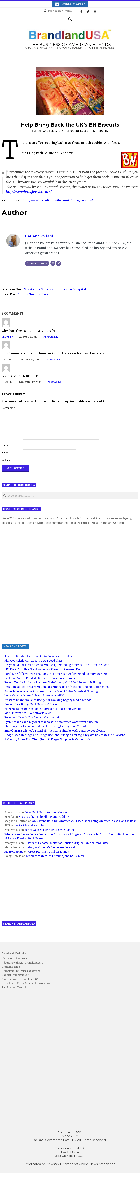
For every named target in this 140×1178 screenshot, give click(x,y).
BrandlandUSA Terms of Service (21, 970)
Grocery (102, 131)
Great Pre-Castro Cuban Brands (48, 851)
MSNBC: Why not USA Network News (27, 713)
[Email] (52, 263)
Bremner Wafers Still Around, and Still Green (55, 856)
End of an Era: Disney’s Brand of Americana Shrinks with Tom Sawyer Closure (54, 730)
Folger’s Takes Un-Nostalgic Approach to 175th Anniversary (43, 708)
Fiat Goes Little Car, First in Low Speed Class (33, 660)
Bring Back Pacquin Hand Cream (45, 812)
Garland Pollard (48, 131)
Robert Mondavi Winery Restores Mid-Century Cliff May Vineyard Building (52, 682)
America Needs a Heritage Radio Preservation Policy (38, 656)
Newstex (52, 1164)
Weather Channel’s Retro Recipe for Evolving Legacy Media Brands (47, 700)
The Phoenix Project (14, 987)
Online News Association (97, 1164)
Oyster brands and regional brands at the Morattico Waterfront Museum (51, 722)
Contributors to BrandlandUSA (20, 979)
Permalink (50, 336)
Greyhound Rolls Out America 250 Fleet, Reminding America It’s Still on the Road (56, 665)
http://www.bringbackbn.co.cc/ (29, 192)
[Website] (58, 263)
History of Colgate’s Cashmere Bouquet (50, 847)
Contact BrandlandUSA (29, 825)
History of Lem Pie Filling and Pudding (43, 816)
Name (5, 445)
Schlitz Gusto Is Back (33, 294)
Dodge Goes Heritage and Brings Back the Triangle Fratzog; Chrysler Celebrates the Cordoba (64, 735)
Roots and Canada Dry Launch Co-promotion (33, 717)
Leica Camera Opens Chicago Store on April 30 (34, 695)
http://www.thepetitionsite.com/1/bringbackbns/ (57, 200)
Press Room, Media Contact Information (26, 983)
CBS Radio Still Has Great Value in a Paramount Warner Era (42, 669)
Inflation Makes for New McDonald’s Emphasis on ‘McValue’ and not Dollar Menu (56, 686)
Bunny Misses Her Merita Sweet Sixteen (50, 829)
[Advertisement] (27, 584)
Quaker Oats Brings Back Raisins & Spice (30, 704)
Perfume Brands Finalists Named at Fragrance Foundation (42, 678)
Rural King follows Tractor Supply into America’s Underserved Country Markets (55, 673)
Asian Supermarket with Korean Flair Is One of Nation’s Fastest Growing (51, 691)
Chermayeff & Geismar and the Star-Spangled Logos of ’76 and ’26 (47, 726)
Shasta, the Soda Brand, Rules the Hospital (55, 289)
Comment (8, 408)
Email (5, 452)
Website (6, 460)
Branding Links (11, 966)
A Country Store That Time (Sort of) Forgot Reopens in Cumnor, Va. (47, 739)
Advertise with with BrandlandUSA (22, 962)
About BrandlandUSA (14, 958)
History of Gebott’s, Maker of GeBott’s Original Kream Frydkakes (66, 843)
